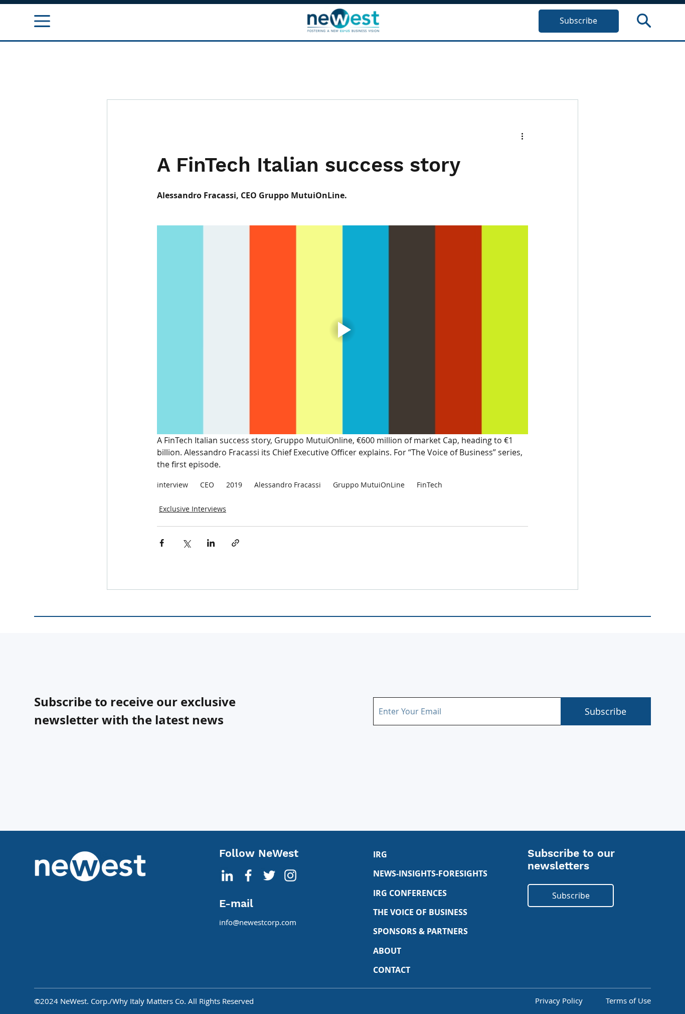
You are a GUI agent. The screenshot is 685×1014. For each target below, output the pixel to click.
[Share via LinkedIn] (211, 543)
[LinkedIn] (227, 875)
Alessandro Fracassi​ (287, 484)
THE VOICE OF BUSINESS (420, 912)
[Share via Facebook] (161, 543)
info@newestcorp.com (257, 922)
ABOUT (387, 950)
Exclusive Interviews (192, 509)
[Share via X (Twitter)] (186, 543)
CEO (207, 484)
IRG (380, 854)
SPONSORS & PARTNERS (420, 931)
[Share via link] (235, 543)
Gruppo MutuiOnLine (369, 484)
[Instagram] (290, 875)
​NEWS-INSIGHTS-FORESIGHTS (430, 873)
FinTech (429, 484)
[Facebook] (248, 875)
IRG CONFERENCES (410, 893)
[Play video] (342, 329)
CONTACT (391, 969)
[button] (644, 21)
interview (172, 484)
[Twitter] (269, 875)
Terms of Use (628, 1000)
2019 (234, 484)
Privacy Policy (559, 1000)
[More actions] (522, 136)
